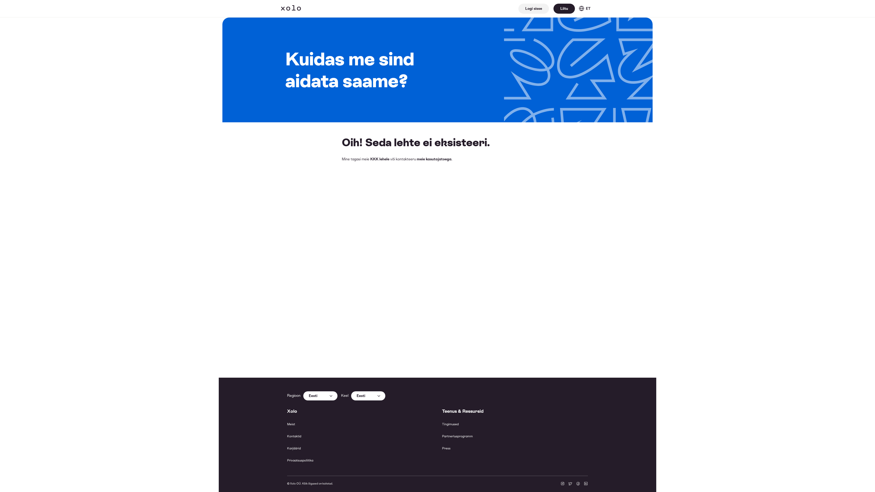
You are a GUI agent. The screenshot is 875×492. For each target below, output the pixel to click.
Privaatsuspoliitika (300, 460)
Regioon (294, 395)
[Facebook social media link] (578, 484)
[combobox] (320, 395)
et (588, 8)
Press (446, 448)
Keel (344, 395)
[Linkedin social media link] (586, 484)
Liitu (564, 8)
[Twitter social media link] (570, 484)
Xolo (291, 8)
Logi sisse (533, 8)
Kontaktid (294, 436)
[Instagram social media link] (563, 484)
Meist (291, 424)
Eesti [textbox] (313, 396)
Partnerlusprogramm (457, 436)
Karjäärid (294, 448)
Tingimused (450, 424)
